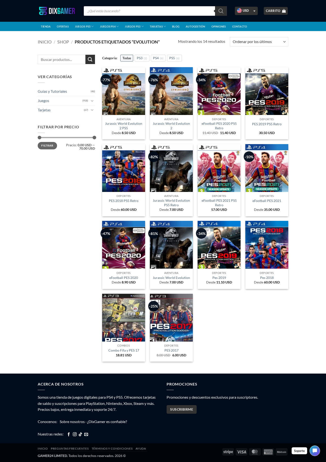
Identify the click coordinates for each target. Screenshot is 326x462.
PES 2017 (171, 350)
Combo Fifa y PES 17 (123, 350)
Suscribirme (181, 409)
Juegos (43, 100)
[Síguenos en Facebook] (69, 434)
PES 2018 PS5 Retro (123, 201)
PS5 (174, 58)
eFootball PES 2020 (123, 278)
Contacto (239, 26)
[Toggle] (92, 100)
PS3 (142, 58)
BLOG (175, 26)
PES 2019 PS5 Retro (267, 124)
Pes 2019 (219, 278)
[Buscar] (221, 11)
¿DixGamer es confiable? (107, 421)
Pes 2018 (267, 278)
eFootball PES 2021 (266, 201)
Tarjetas (156, 26)
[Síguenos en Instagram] (75, 434)
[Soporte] (315, 451)
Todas (126, 58)
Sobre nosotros (72, 421)
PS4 (158, 58)
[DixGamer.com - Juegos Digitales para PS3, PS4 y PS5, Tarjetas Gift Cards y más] (57, 10)
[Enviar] (90, 59)
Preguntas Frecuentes (70, 448)
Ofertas (63, 26)
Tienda (46, 26)
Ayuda (141, 448)
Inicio (45, 41)
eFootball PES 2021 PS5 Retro (219, 202)
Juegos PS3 (132, 26)
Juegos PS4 (108, 26)
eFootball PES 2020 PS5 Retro (219, 125)
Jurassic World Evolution (171, 278)
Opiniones (218, 26)
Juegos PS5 (82, 26)
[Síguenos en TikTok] (80, 434)
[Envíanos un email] (86, 434)
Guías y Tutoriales (52, 91)
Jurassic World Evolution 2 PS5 (123, 125)
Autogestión (195, 26)
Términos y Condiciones (112, 448)
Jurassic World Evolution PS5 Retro (171, 202)
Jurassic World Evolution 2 (171, 125)
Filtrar (47, 145)
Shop (63, 41)
